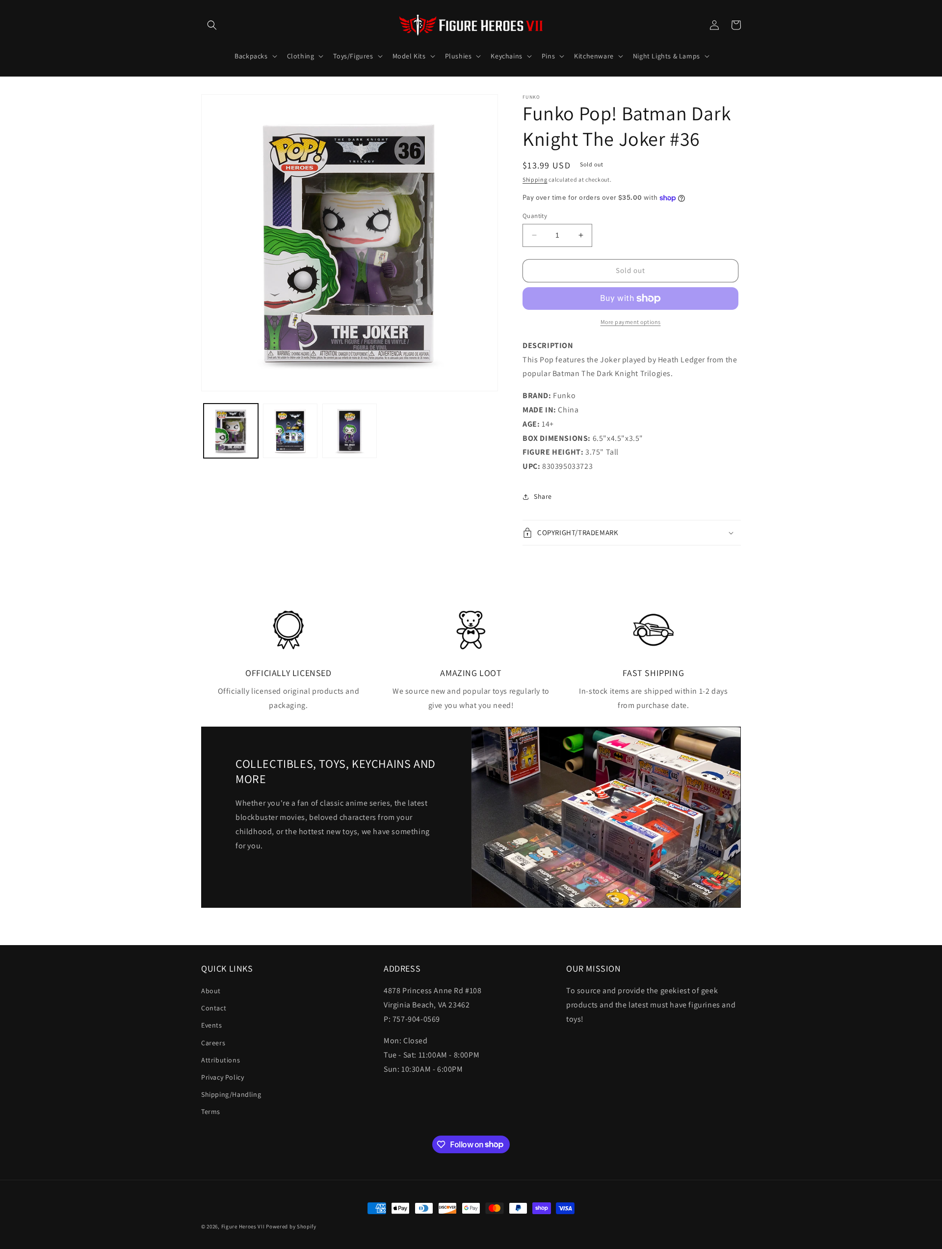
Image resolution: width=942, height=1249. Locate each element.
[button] (212, 25)
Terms (210, 1111)
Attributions (220, 1060)
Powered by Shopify (291, 1226)
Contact (213, 1008)
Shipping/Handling (231, 1094)
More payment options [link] (631, 322)
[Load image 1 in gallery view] (231, 431)
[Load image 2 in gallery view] (290, 431)
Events (211, 1025)
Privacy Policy (222, 1077)
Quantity (535, 216)
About (211, 990)
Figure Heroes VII (243, 1226)
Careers (213, 1042)
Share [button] (543, 496)
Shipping (535, 179)
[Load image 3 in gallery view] (349, 431)
